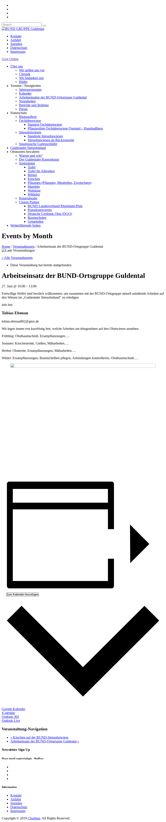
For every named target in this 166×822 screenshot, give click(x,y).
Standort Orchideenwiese (45, 124)
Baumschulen (37, 217)
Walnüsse (34, 190)
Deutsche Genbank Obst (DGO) (50, 214)
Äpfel (31, 167)
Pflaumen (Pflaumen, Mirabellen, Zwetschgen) (59, 183)
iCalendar (8, 713)
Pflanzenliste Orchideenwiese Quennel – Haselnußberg (65, 128)
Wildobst (34, 194)
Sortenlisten (27, 163)
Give (10, 59)
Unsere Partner (29, 202)
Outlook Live (11, 720)
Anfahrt (15, 40)
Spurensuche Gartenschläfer (38, 144)
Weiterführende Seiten (25, 225)
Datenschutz (18, 48)
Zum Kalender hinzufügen (22, 594)
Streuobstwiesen (30, 132)
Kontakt (15, 36)
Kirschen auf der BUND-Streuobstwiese (39, 737)
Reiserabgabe (28, 198)
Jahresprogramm (30, 89)
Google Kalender (13, 709)
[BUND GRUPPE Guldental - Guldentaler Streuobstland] (23, 29)
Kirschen (34, 179)
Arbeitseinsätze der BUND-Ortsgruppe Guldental (53, 97)
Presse (23, 109)
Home (6, 246)
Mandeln (34, 186)
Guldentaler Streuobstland (28, 148)
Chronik (24, 74)
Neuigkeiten (27, 101)
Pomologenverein (40, 210)
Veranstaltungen (24, 246)
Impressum (17, 51)
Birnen (32, 175)
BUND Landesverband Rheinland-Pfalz (55, 206)
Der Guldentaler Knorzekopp (39, 159)
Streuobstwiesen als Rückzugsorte (51, 140)
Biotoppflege (28, 117)
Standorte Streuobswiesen (45, 136)
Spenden (16, 44)
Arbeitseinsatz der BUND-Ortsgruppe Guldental (44, 741)
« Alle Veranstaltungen (17, 258)
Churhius (34, 818)
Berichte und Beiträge (34, 105)
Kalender (25, 93)
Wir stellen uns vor (32, 70)
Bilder (23, 82)
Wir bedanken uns (31, 78)
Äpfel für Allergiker (41, 171)
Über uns (16, 66)
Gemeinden (35, 221)
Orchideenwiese (30, 120)
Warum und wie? (30, 155)
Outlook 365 (10, 717)
